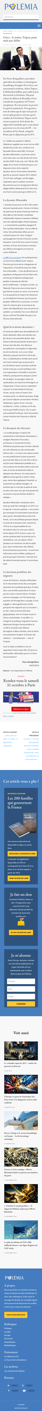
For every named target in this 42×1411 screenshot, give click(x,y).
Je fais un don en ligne (21, 932)
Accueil (5, 31)
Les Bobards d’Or (11, 1356)
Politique (29, 45)
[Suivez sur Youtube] (24, 1390)
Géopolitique (9, 1342)
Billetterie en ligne (21, 709)
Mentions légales (21, 1408)
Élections (26, 713)
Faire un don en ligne (18, 878)
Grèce (5, 716)
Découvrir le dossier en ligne (22, 854)
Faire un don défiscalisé (15, 1315)
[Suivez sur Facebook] (9, 1390)
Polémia (11, 45)
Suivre (14, 1385)
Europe (10, 31)
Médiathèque (10, 1345)
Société (7, 1332)
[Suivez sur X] (23, 1385)
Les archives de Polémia (14, 1371)
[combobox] (21, 17)
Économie (8, 1338)
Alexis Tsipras (17, 713)
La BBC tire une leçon (12, 257)
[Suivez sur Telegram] (8, 1385)
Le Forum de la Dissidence (15, 1360)
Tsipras (11, 716)
